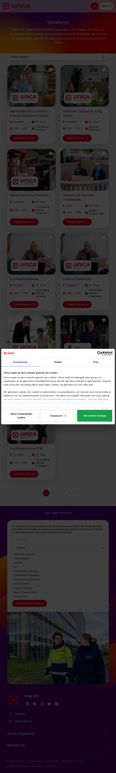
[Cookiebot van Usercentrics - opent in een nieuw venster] (99, 353)
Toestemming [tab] (20, 362)
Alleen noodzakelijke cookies (21, 416)
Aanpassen (56, 415)
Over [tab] (95, 362)
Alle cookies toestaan (94, 415)
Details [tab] (58, 362)
